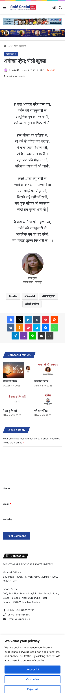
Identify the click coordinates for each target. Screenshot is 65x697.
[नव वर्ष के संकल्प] (48, 370)
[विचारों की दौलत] (17, 370)
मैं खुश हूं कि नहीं (10, 410)
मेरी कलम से (20, 46)
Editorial (12, 70)
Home (9, 46)
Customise (32, 679)
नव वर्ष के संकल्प (41, 381)
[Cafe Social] (23, 7)
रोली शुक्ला (49, 296)
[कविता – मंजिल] (48, 399)
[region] (32, 666)
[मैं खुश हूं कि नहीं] (17, 399)
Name (7, 488)
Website (7, 519)
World (30, 296)
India (14, 296)
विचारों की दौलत (10, 381)
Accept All (32, 669)
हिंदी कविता (33, 304)
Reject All (32, 689)
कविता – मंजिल (40, 410)
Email (7, 503)
